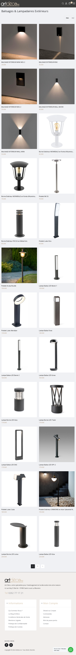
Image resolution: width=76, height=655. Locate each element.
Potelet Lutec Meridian (9, 331)
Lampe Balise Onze (45, 331)
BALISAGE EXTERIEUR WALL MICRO (51, 107)
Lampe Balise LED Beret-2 (10, 375)
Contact (46, 624)
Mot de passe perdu (50, 620)
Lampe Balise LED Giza (47, 554)
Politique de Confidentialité (17, 624)
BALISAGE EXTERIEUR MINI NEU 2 (13, 62)
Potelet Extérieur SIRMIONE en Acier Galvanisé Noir (57, 509)
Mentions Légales (14, 620)
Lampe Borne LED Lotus (9, 554)
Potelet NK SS (43, 196)
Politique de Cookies (15, 627)
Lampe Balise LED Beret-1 (48, 286)
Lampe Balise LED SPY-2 (47, 465)
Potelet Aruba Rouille (8, 286)
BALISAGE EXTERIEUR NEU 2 (11, 107)
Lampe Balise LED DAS (9, 465)
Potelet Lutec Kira (45, 241)
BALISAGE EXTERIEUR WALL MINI (13, 152)
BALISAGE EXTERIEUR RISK (48, 62)
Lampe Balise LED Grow (47, 375)
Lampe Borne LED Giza (9, 420)
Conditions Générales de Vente (19, 617)
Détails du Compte (49, 611)
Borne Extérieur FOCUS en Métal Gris (14, 241)
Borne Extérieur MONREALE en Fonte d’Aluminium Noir (20, 196)
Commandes (47, 614)
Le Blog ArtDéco (14, 614)
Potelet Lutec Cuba (8, 509)
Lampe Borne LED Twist (47, 420)
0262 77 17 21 (15, 593)
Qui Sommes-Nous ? (15, 611)
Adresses (46, 617)
